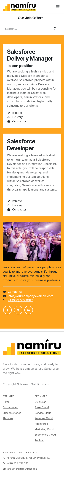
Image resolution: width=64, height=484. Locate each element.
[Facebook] (7, 310)
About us (8, 418)
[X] (18, 310)
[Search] (55, 28)
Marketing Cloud (44, 429)
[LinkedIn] (28, 310)
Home (6, 401)
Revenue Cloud (44, 418)
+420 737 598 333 (17, 463)
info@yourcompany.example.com (30, 296)
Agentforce (41, 423)
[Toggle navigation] (57, 6)
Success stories (12, 412)
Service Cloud (43, 412)
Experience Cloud (45, 434)
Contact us (15, 291)
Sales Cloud (42, 407)
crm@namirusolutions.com (22, 468)
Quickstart (40, 401)
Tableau (39, 440)
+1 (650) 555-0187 (20, 300)
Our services (10, 407)
